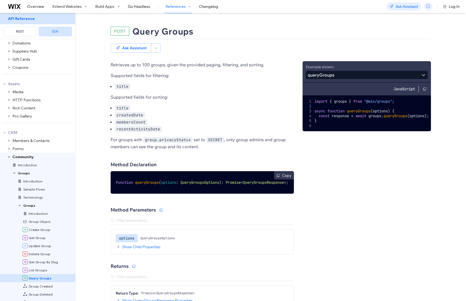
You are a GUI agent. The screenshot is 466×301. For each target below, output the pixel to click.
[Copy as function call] (161, 210)
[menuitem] (37, 26)
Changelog (208, 6)
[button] (131, 48)
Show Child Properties (141, 246)
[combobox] (367, 75)
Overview (35, 6)
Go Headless (139, 6)
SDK (55, 31)
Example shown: (320, 66)
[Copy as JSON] (134, 266)
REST (20, 31)
